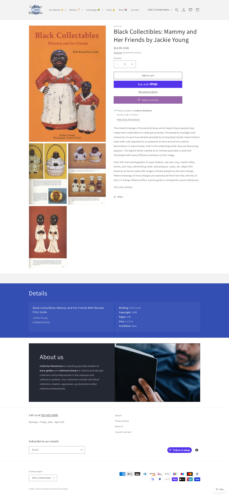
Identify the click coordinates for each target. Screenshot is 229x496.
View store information (128, 119)
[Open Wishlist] (190, 9)
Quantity (118, 58)
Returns (119, 426)
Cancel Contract (123, 432)
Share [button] (120, 196)
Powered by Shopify (60, 489)
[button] (57, 10)
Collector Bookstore (43, 489)
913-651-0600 (49, 415)
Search (118, 415)
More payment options (148, 91)
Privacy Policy (122, 421)
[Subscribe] (81, 450)
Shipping (118, 52)
